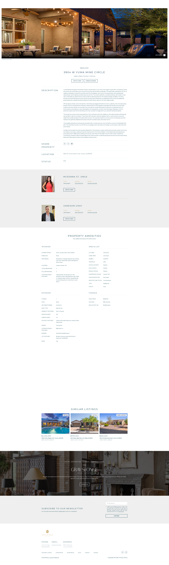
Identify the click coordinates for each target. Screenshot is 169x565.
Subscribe (116, 515)
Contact (87, 552)
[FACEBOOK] (126, 552)
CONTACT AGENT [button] (69, 189)
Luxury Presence (54, 557)
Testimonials (70, 552)
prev (6, 55)
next (9, 55)
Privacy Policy (121, 511)
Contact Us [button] (84, 484)
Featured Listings (47, 552)
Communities (59, 552)
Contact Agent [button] (77, 80)
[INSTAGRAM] (122, 552)
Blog (79, 552)
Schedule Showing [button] (91, 80)
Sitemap (96, 552)
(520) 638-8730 (79, 183)
